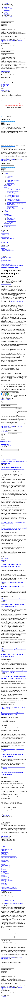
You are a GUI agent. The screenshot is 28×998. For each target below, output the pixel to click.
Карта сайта (4, 854)
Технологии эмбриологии (7, 849)
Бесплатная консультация (7, 880)
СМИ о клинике (5, 873)
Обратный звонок (5, 881)
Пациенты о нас (5, 853)
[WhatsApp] (8, 394)
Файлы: (2, 821)
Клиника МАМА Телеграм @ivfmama (13, 903)
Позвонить (3, 996)
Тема (3, 932)
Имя (2, 19)
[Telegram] (6, 394)
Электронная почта (7, 942)
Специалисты (4, 848)
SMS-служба (4, 883)
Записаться (3, 54)
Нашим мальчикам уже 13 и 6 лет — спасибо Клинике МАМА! (12, 713)
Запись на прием (5, 879)
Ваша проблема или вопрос (9, 935)
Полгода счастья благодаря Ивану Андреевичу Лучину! (12, 655)
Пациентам (3, 850)
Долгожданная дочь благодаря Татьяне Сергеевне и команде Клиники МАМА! (13, 677)
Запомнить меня (6, 116)
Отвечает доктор (5, 234)
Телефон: (3, 141)
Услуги (2, 868)
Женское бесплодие (6, 257)
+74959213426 (7, 226)
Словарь (3, 235)
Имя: (2, 135)
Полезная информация (6, 264)
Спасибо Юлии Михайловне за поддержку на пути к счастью (11, 565)
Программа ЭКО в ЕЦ (6, 445)
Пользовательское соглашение (8, 856)
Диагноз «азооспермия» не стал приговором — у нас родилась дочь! (12, 468)
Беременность (4, 263)
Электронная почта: (6, 138)
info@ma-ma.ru (4, 431)
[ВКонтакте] (1, 394)
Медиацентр (4, 871)
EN (3, 86)
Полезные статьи (5, 233)
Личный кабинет (5, 90)
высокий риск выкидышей (17, 301)
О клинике (3, 846)
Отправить (3, 25)
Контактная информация (7, 877)
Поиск (2, 886)
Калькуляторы (4, 884)
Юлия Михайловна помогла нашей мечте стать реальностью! (12, 605)
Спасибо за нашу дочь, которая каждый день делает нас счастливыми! (14, 528)
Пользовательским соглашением (8, 40)
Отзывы (6, 3)
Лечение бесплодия (6, 260)
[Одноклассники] (3, 394)
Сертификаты (4, 852)
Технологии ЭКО (5, 237)
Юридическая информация (7, 238)
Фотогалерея (4, 876)
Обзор (2, 231)
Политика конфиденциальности (9, 857)
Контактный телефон (6, 22)
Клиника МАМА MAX (9, 900)
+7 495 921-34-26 (8, 8)
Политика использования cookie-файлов (11, 858)
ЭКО (2, 261)
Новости (3, 875)
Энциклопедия (4, 85)
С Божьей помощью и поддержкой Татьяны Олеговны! (12, 755)
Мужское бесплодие (6, 258)
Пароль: (3, 101)
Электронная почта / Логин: (8, 98)
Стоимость (3, 869)
